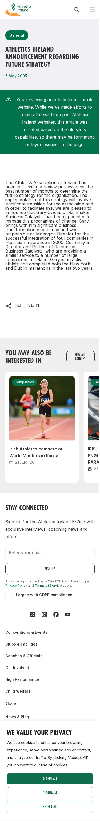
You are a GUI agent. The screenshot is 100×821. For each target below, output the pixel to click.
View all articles (80, 356)
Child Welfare (18, 691)
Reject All (50, 806)
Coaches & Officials (23, 656)
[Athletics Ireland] (18, 9)
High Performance (22, 679)
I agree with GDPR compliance (44, 595)
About (10, 704)
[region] (50, 770)
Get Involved (17, 667)
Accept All (50, 779)
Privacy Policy (16, 585)
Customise (50, 792)
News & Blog (17, 717)
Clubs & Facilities (21, 644)
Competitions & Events (26, 632)
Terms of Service (48, 585)
